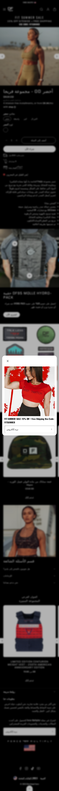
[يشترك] (52, 429)
